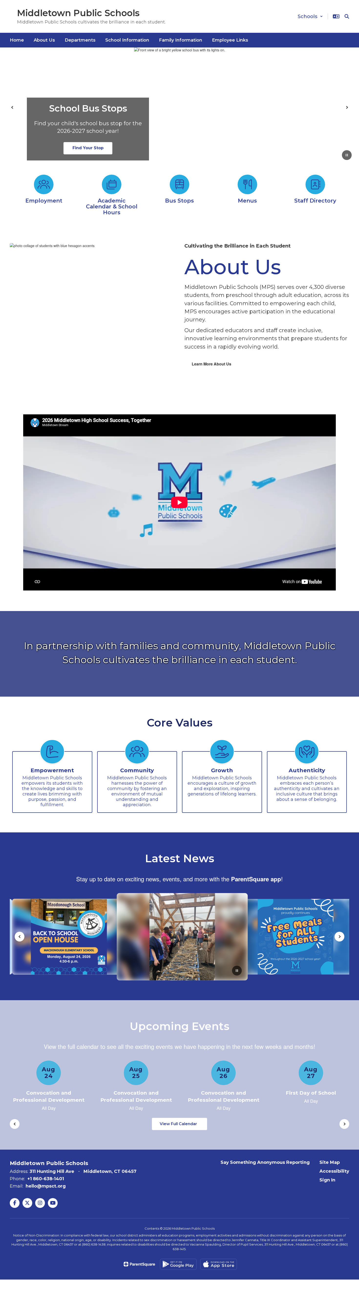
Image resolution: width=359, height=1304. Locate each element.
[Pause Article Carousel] (237, 971)
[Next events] (344, 1124)
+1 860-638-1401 (45, 1178)
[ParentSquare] (139, 1264)
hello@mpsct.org (46, 1186)
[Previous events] (15, 1124)
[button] (310, 16)
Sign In (327, 1180)
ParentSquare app (256, 879)
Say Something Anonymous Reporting (265, 1162)
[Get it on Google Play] (178, 1264)
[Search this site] (346, 16)
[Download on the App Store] (218, 1264)
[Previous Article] (19, 936)
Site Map (329, 1162)
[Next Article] (339, 936)
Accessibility (334, 1171)
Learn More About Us (211, 364)
